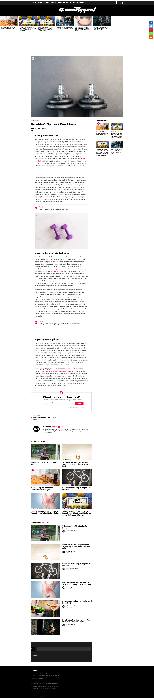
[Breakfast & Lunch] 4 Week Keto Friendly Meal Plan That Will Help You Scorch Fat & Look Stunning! (45, 29)
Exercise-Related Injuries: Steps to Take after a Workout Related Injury (45, 512)
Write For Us (96, 696)
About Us (88, 696)
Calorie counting (37, 485)
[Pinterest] (151, 30)
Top (34, 2)
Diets (65, 3)
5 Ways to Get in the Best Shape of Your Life (53, 209)
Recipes (72, 3)
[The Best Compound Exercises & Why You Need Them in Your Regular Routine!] (102, 21)
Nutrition (47, 485)
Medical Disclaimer (111, 696)
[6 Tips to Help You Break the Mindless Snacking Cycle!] (9, 21)
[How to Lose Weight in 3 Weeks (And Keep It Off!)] (45, 608)
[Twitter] (151, 26)
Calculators (56, 3)
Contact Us (120, 696)
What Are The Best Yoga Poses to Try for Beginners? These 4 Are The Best (76, 464)
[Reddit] (151, 37)
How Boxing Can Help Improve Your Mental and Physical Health (76, 621)
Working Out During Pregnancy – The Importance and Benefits (59, 324)
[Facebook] (151, 22)
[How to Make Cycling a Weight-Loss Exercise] (77, 477)
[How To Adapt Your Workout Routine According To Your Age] (65, 21)
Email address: (56, 403)
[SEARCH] (119, 2)
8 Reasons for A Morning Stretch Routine (43, 463)
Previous (1, 24)
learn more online (58, 271)
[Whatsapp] (151, 33)
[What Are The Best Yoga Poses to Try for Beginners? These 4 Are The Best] (77, 452)
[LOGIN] (122, 2)
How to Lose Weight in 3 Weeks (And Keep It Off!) (77, 602)
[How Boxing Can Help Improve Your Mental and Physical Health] (45, 627)
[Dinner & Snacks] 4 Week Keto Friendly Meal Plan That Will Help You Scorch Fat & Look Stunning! (28, 29)
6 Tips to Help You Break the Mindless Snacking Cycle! (8, 28)
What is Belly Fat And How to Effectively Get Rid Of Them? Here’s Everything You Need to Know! (82, 29)
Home (40, 3)
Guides (46, 3)
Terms (102, 696)
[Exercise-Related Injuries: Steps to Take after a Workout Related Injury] (45, 501)
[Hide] (152, 40)
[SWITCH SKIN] (116, 3)
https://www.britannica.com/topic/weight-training (57, 371)
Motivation (81, 3)
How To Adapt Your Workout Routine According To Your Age (65, 28)
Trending (33, 470)
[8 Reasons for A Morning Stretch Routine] (45, 452)
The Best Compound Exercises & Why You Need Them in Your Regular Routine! (101, 28)
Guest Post (35, 459)
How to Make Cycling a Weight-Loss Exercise (76, 489)
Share (33, 58)
